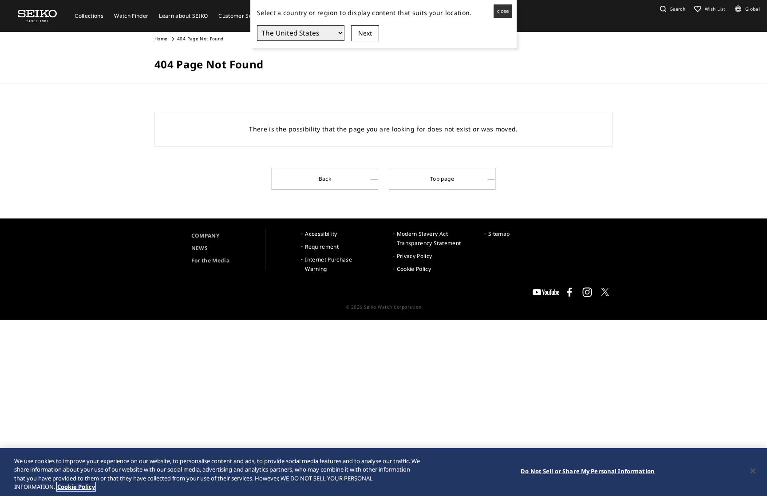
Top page (442, 179)
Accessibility (321, 234)
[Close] (753, 470)
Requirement (322, 246)
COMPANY (205, 235)
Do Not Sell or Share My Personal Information (588, 471)
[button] (671, 9)
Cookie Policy (414, 269)
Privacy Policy (414, 256)
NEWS (199, 248)
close (503, 11)
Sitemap (499, 234)
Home (160, 39)
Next (365, 33)
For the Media (210, 260)
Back (325, 179)
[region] (383, 472)
